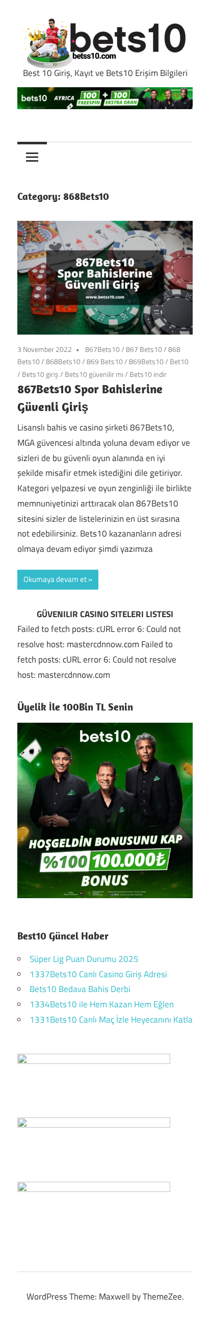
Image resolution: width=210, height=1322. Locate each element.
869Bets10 (146, 361)
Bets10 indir (148, 374)
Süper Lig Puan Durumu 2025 (84, 958)
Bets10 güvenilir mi (94, 374)
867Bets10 (102, 349)
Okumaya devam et (55, 579)
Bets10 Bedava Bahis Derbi (80, 989)
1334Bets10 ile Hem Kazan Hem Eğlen (102, 1004)
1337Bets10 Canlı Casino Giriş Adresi (98, 974)
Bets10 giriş (40, 374)
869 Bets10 (105, 361)
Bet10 (179, 361)
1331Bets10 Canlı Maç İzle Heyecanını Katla (111, 1019)
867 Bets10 (144, 349)
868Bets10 (63, 361)
